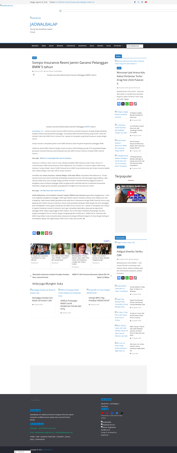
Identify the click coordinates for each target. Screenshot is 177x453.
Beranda (35, 46)
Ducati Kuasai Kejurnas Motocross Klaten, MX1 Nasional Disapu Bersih (137, 144)
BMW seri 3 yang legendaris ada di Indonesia (55, 158)
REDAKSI (100, 46)
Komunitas (71, 46)
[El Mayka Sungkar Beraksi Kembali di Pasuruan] (121, 117)
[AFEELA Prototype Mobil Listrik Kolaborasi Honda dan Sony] (71, 290)
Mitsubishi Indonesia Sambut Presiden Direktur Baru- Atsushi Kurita (51, 276)
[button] (122, 45)
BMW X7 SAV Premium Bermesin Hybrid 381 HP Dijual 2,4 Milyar (90, 276)
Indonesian (134, 46)
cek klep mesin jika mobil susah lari (52, 190)
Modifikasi (82, 46)
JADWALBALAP (43, 24)
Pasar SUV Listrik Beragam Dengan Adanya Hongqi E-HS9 (75, 2)
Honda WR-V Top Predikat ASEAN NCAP (99, 299)
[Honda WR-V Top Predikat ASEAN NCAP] (99, 290)
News (44, 46)
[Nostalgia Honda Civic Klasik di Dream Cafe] (42, 290)
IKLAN (108, 46)
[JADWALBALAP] (6, 6)
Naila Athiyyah (49, 71)
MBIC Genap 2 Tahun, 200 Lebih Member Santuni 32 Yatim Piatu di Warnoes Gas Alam (137, 331)
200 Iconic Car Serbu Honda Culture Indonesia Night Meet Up (137, 347)
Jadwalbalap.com (37, 131)
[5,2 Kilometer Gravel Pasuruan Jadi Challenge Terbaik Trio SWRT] (121, 131)
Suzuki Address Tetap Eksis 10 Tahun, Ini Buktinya (137, 289)
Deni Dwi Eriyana (135, 88)
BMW (87, 127)
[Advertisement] (131, 220)
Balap (51, 46)
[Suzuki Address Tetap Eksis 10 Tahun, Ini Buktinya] (121, 291)
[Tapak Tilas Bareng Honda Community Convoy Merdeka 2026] (121, 304)
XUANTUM (104, 435)
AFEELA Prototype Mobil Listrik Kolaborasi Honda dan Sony (70, 304)
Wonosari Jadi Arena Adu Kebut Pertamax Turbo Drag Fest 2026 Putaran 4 (131, 78)
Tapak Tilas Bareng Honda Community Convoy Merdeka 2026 (137, 302)
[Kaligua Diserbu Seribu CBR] (131, 242)
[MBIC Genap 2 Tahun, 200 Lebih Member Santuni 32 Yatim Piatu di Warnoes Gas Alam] (121, 332)
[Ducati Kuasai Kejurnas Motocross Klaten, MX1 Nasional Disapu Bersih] (121, 146)
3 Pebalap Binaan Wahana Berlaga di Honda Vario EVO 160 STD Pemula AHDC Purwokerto (137, 161)
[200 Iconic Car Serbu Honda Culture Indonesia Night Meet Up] (121, 349)
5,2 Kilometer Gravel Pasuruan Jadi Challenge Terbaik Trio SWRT (137, 129)
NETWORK (117, 46)
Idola (92, 46)
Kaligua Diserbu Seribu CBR (130, 253)
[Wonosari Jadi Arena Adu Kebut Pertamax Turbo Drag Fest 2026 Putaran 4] (131, 62)
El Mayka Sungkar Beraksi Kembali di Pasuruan (136, 115)
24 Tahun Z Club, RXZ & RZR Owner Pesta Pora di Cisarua (137, 315)
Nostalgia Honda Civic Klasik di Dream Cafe (42, 299)
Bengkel (60, 46)
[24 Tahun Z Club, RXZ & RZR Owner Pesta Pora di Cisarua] (121, 317)
